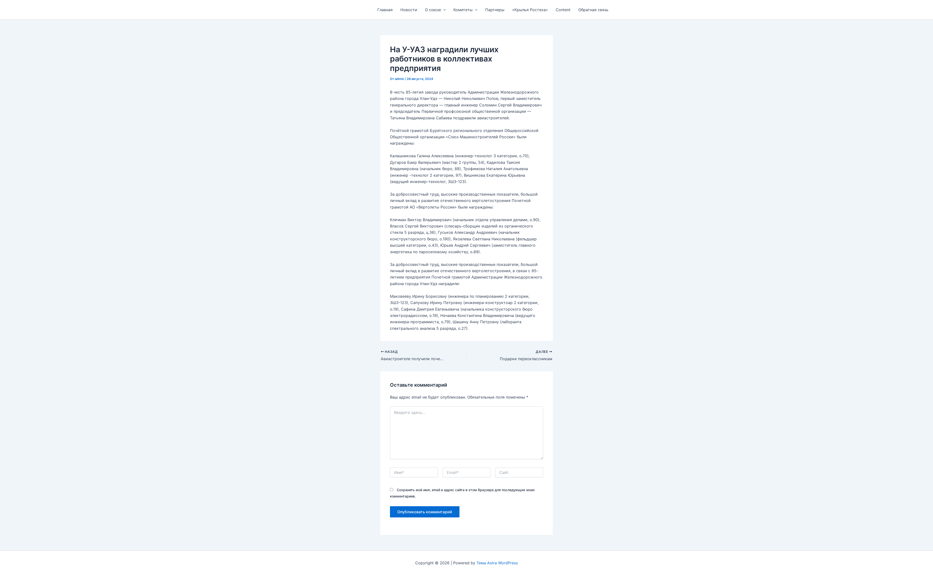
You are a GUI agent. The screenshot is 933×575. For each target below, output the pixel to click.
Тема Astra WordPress (497, 562)
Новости (408, 9)
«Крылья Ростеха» (530, 9)
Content (563, 9)
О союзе (433, 9)
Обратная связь (593, 9)
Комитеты (463, 9)
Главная (385, 9)
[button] (443, 9)
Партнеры (494, 9)
